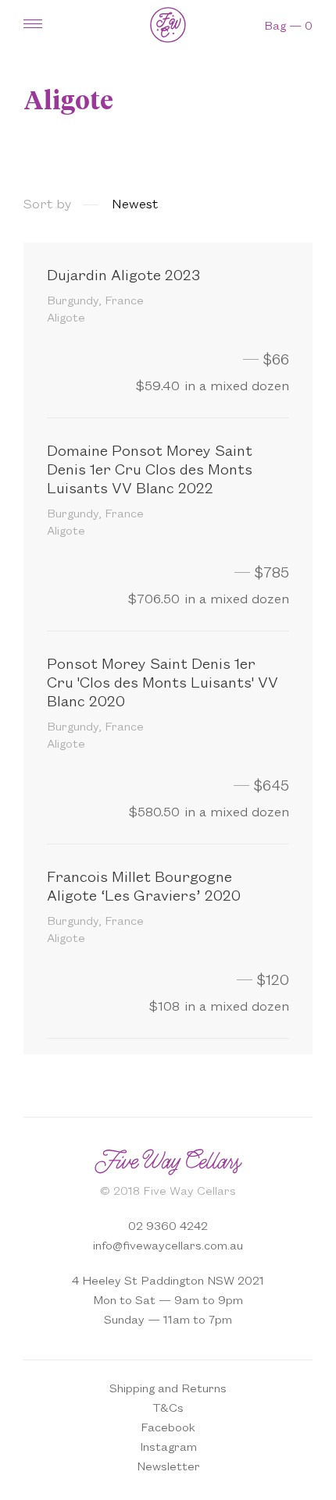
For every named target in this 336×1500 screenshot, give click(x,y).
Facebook (168, 1426)
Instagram (168, 1445)
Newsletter (168, 1465)
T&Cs (168, 1406)
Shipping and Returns (168, 1387)
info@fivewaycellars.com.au (168, 1244)
